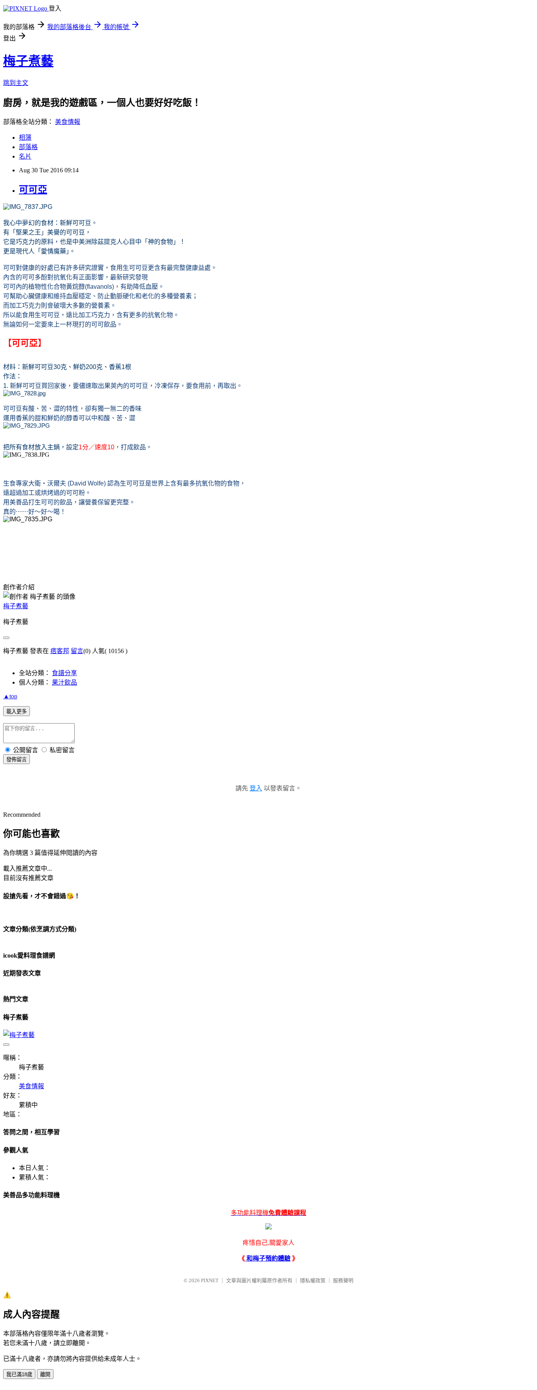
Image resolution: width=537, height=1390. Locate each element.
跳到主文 (15, 82)
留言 (77, 651)
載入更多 (16, 711)
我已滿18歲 (19, 1374)
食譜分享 (64, 673)
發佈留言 (16, 759)
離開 (45, 1374)
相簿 (25, 137)
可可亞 (33, 190)
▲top (10, 696)
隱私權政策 (313, 1280)
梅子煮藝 (28, 61)
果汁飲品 (64, 682)
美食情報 (67, 121)
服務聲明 (343, 1280)
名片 (25, 156)
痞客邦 (59, 651)
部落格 (28, 147)
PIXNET (210, 1280)
